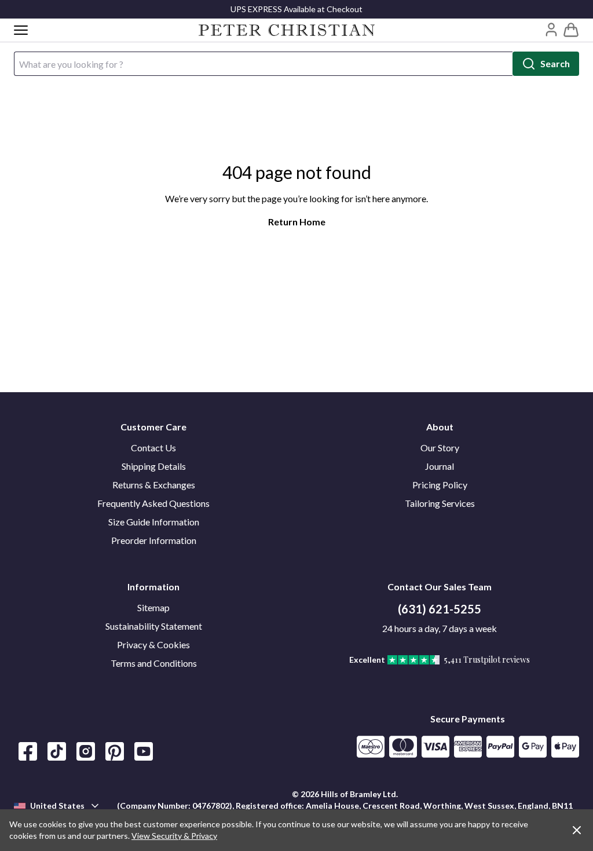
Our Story (439, 447)
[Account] (551, 29)
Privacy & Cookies (153, 644)
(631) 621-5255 (439, 609)
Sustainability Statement (153, 625)
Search (555, 63)
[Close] (577, 830)
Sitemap (153, 607)
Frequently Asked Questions (153, 503)
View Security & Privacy (174, 836)
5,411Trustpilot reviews (487, 659)
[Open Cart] (571, 30)
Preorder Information (153, 540)
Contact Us (153, 447)
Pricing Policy (439, 484)
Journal (439, 466)
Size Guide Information (153, 521)
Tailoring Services (440, 503)
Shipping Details (154, 466)
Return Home (296, 221)
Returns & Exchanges (153, 484)
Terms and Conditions (154, 663)
